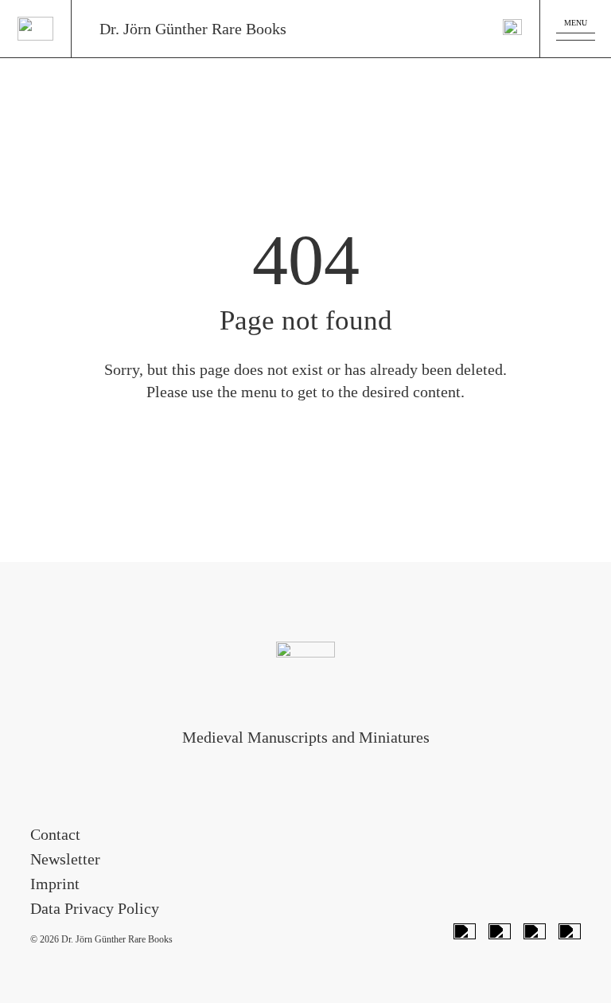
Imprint (55, 883)
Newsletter (65, 859)
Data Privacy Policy (94, 908)
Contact (55, 834)
